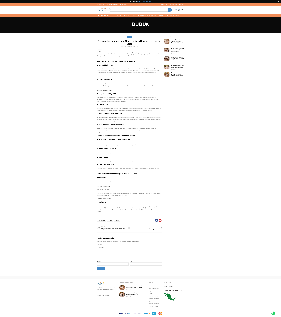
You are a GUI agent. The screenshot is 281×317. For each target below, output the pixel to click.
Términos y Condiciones (154, 303)
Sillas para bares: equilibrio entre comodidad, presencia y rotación (177, 59)
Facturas (151, 293)
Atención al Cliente (153, 296)
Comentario (99, 244)
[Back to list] (129, 228)
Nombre (99, 261)
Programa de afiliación (154, 298)
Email (131, 261)
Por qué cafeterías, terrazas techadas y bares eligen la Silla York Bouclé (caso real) (177, 41)
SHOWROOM (164, 4)
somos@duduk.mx (106, 295)
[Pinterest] (160, 220)
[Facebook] (156, 220)
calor (110, 220)
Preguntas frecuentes (154, 288)
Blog (150, 301)
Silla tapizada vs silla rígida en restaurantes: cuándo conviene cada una (177, 50)
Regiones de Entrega (154, 291)
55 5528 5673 (105, 294)
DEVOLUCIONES (173, 4)
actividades (102, 220)
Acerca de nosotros (153, 286)
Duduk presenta (131, 46)
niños (117, 220)
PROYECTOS (181, 4)
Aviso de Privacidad (153, 306)
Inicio (138, 27)
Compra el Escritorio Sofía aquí (104, 90)
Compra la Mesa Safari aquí (103, 76)
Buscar (170, 10)
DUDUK (142, 27)
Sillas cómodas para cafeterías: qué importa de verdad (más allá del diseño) (177, 74)
